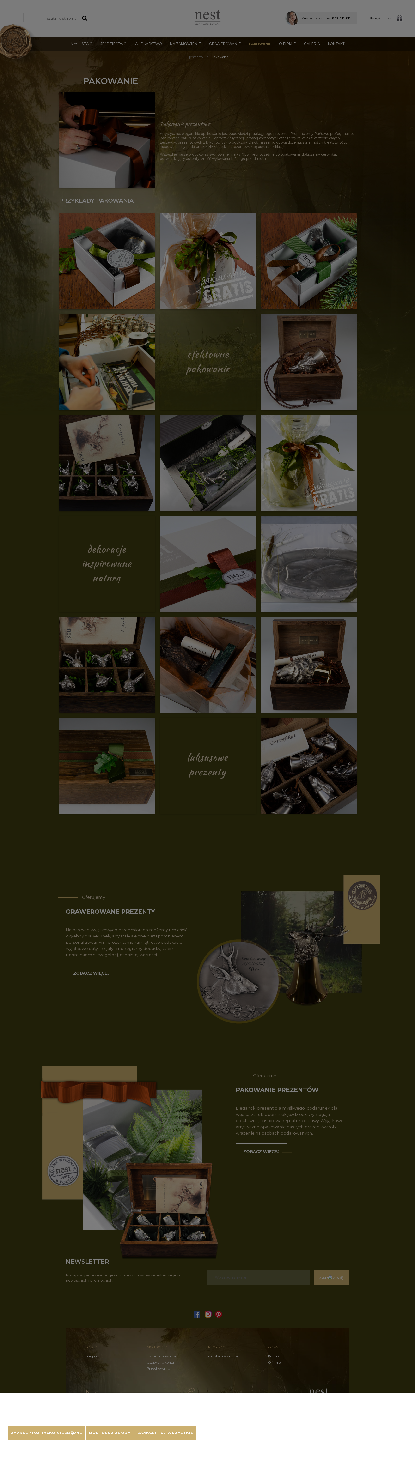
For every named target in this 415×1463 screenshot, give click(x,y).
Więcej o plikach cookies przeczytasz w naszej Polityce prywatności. (61, 1419)
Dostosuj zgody (109, 1433)
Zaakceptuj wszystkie (165, 1433)
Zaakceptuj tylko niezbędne (46, 1433)
